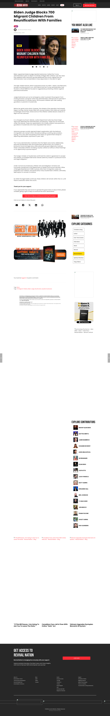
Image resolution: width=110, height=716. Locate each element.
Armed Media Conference (19, 683)
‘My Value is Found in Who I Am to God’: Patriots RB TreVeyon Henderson (88, 127)
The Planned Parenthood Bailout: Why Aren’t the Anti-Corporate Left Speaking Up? (88, 30)
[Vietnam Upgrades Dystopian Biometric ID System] (83, 580)
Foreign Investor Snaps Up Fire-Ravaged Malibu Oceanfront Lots (87, 216)
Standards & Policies (82, 678)
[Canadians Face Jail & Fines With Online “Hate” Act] (55, 580)
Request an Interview (61, 690)
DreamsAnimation (57, 710)
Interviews (77, 241)
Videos (36, 680)
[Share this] (36, 67)
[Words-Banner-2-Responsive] (83, 313)
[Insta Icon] (72, 702)
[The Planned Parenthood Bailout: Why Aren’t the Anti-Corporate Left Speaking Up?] (75, 30)
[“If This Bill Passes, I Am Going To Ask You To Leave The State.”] (27, 580)
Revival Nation (78, 253)
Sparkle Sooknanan (47, 289)
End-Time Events (79, 237)
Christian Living (78, 229)
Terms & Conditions (82, 683)
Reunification (38, 289)
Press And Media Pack (18, 682)
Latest (75, 233)
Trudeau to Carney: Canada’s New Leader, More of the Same (87, 38)
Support (79, 677)
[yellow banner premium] (84, 15)
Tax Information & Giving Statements (85, 685)
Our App (58, 680)
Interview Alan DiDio (61, 689)
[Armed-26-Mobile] (83, 284)
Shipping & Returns (82, 680)
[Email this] (32, 67)
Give (57, 687)
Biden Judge (31, 289)
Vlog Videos (77, 262)
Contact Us (59, 682)
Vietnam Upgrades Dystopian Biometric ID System (81, 625)
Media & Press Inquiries (82, 682)
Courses (36, 682)
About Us (15, 677)
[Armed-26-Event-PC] (40, 228)
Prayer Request (60, 685)
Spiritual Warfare (79, 258)
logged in (24, 278)
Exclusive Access (60, 678)
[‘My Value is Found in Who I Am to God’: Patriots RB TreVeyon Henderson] (75, 169)
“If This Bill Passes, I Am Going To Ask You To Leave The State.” (26, 625)
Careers (58, 683)
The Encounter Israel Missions (19, 680)
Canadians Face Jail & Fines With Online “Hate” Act (55, 625)
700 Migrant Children (22, 289)
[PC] (40, 253)
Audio (36, 678)
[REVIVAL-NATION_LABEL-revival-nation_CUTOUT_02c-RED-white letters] (21, 5)
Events (58, 677)
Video (76, 250)
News (18, 287)
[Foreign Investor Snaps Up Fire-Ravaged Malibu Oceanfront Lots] (75, 217)
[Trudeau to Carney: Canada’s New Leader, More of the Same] (75, 80)
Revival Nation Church (18, 678)
